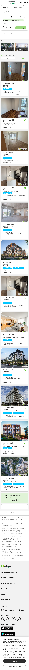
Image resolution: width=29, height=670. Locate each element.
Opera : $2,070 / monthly (7, 551)
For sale (5, 7)
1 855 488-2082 (9, 610)
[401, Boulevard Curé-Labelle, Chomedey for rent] (14, 358)
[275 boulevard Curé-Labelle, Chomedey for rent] (14, 396)
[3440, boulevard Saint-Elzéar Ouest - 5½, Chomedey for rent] (14, 431)
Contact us (5, 606)
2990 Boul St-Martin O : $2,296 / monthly (11, 549)
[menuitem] (14, 572)
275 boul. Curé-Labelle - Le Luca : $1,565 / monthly (13, 528)
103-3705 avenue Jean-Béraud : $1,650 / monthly (12, 519)
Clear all (6, 23)
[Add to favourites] (25, 84)
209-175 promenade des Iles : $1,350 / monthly (12, 533)
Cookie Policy (20, 657)
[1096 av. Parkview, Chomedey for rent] (14, 71)
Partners (4, 599)
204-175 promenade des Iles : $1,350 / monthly (12, 536)
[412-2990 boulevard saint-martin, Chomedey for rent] (14, 286)
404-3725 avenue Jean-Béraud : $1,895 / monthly (12, 517)
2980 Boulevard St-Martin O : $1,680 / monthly (12, 544)
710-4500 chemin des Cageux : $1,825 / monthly (12, 543)
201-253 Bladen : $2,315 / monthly (9, 535)
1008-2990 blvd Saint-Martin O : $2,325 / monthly (12, 557)
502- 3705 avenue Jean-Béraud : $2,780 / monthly (13, 531)
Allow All (14, 661)
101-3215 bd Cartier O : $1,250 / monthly (10, 539)
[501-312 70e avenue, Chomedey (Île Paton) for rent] (14, 212)
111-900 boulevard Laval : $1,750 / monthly (11, 530)
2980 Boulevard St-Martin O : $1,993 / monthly (12, 546)
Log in (26, 2)
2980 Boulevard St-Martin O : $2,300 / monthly (12, 548)
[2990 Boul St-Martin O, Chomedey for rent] (14, 141)
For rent (14, 7)
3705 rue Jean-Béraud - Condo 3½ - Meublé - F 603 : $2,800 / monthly (12, 521)
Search (20, 28)
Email (22, 610)
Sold (21, 7)
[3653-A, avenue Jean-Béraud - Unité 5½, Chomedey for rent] (14, 322)
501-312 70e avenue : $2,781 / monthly (10, 558)
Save (13, 500)
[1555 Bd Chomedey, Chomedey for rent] (14, 250)
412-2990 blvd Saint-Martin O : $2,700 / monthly (12, 555)
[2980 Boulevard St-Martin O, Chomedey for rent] (14, 108)
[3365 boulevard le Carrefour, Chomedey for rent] (14, 466)
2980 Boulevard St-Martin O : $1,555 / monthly (12, 541)
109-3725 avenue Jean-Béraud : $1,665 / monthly (12, 523)
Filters (7, 28)
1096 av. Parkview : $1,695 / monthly (9, 527)
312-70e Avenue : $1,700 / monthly (9, 525)
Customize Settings (14, 666)
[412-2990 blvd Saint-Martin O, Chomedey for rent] (14, 176)
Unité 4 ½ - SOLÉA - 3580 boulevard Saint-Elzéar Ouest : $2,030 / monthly (12, 553)
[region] (14, 653)
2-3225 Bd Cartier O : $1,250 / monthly (10, 538)
